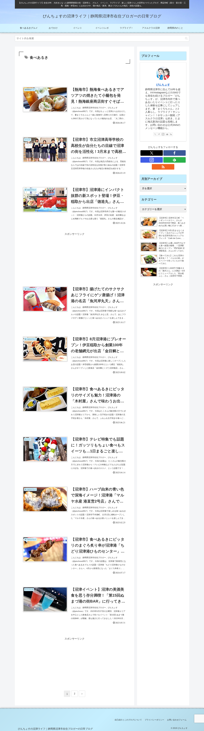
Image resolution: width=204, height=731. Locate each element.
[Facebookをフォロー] (159, 134)
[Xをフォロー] (155, 134)
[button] (186, 38)
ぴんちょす (163, 84)
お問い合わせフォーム (177, 720)
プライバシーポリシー (154, 720)
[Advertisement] (74, 72)
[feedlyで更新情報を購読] (167, 134)
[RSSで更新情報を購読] (171, 134)
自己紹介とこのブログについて (128, 720)
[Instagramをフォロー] (163, 134)
